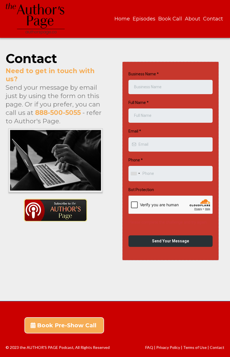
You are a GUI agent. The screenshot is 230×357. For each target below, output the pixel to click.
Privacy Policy (168, 347)
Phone (135, 160)
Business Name (143, 74)
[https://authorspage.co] (36, 19)
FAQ (149, 347)
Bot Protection (141, 189)
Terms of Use (195, 347)
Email (134, 131)
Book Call (170, 19)
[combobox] (135, 173)
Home (122, 19)
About (192, 19)
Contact (213, 19)
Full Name (138, 102)
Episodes (144, 19)
